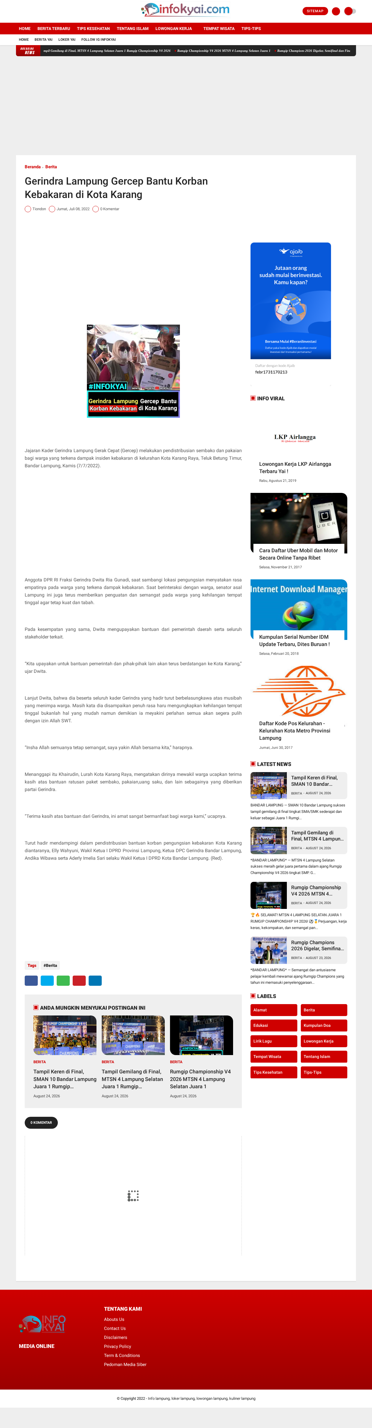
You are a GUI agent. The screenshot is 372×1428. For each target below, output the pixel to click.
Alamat (260, 1009)
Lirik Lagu (262, 1040)
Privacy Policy (117, 1346)
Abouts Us (114, 1319)
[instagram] (33, 11)
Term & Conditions (122, 1355)
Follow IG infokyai (98, 40)
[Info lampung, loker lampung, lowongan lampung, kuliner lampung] (186, 19)
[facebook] (17, 11)
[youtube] (41, 11)
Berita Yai (44, 40)
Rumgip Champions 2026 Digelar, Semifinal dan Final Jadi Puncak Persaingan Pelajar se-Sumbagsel (316, 945)
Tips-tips (251, 28)
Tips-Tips (312, 1072)
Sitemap (315, 11)
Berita (51, 166)
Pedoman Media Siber (125, 1364)
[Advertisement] (186, 105)
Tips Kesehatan (93, 28)
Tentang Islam (133, 28)
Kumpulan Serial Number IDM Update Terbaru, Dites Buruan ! (294, 640)
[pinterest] (79, 981)
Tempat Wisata (219, 28)
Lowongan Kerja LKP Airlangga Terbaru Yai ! (295, 467)
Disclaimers (115, 1337)
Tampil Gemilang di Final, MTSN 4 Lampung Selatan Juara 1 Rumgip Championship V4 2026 (82, 50)
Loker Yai (67, 40)
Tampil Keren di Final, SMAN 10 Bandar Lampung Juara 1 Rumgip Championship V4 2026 (64, 1079)
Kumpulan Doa (317, 1025)
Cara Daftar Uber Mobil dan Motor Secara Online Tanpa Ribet (298, 554)
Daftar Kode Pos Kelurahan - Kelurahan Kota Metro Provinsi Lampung (294, 730)
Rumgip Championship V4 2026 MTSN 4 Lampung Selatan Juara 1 (201, 50)
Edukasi (260, 1025)
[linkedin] (95, 981)
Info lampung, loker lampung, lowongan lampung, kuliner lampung (201, 1398)
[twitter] (25, 11)
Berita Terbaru (53, 28)
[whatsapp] (63, 981)
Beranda (33, 166)
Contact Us (115, 1328)
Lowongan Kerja (173, 28)
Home (25, 28)
